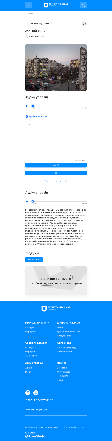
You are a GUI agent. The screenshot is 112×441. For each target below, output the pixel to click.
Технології (62, 376)
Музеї (60, 327)
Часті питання (64, 352)
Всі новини (62, 368)
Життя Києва (63, 372)
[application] (56, 140)
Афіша (28, 368)
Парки (60, 380)
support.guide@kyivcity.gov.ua (39, 400)
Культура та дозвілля (39, 24)
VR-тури (29, 327)
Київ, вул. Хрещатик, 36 (36, 410)
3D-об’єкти (31, 356)
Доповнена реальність (69, 331)
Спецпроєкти (64, 336)
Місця (28, 372)
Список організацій (67, 348)
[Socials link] (27, 392)
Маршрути (30, 331)
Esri (84, 160)
